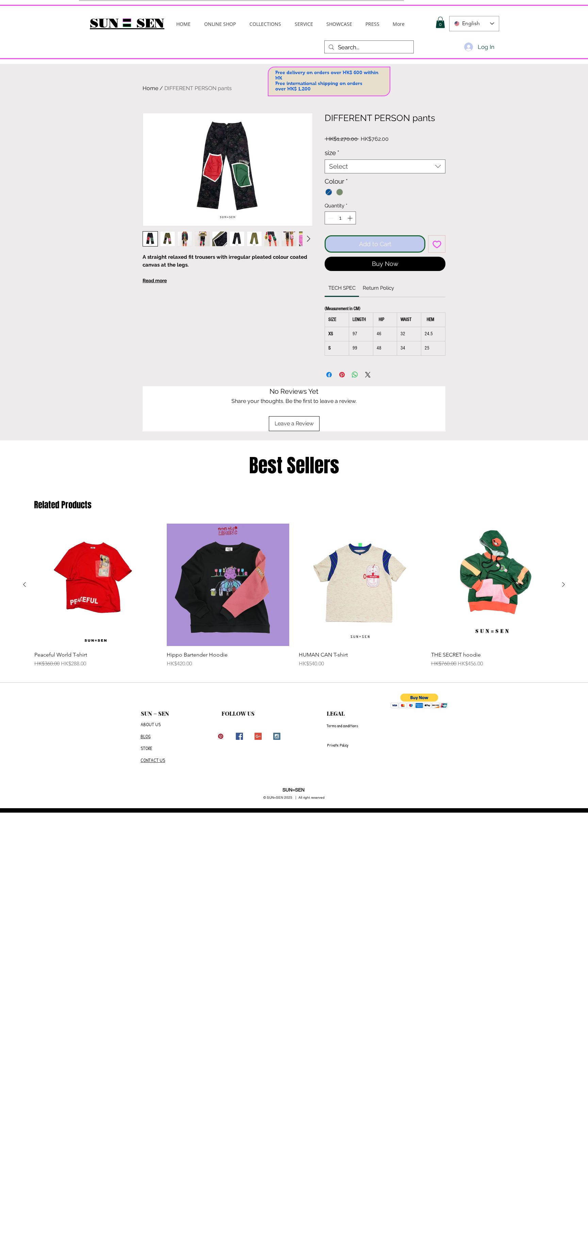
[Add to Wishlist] (436, 244)
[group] (294, 595)
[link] (342, 288)
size (332, 152)
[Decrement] (330, 218)
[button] (265, 24)
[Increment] (350, 218)
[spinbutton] (340, 218)
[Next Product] (563, 584)
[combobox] (385, 166)
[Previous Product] (24, 584)
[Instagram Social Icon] (276, 736)
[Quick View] (95, 585)
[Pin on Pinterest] (342, 375)
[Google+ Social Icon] (258, 736)
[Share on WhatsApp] (355, 375)
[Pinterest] (220, 736)
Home (150, 88)
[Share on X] (368, 375)
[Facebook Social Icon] (239, 736)
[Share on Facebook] (329, 375)
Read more (155, 280)
